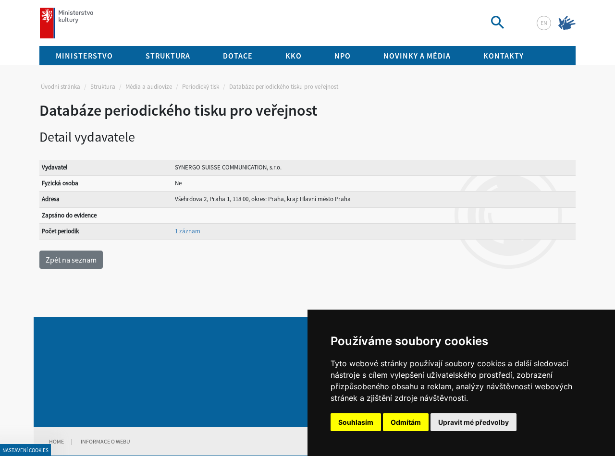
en (544, 22)
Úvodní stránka (60, 87)
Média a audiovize (148, 87)
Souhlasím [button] (355, 422)
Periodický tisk (200, 87)
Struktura (102, 87)
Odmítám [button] (406, 422)
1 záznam (187, 231)
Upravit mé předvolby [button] (473, 422)
